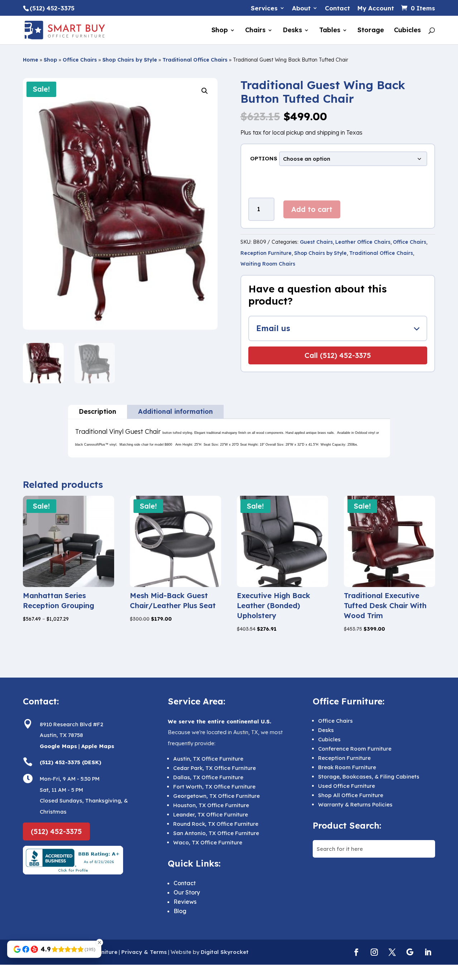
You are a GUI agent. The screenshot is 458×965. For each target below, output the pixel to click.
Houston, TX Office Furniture (211, 805)
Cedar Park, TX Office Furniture (214, 768)
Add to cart (311, 209)
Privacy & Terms (144, 952)
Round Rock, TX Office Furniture (215, 823)
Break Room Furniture (347, 767)
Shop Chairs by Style (129, 60)
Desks (292, 31)
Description (97, 411)
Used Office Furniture (346, 785)
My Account (375, 8)
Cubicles (407, 31)
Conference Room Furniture (354, 748)
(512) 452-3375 (56, 831)
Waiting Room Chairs (267, 264)
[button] (204, 90)
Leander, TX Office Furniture (210, 814)
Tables (329, 31)
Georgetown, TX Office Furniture (216, 795)
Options (263, 158)
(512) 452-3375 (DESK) (70, 762)
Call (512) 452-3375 (337, 355)
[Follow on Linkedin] (428, 952)
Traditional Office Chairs (195, 60)
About (301, 8)
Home (30, 60)
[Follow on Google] (410, 952)
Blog (180, 911)
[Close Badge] (99, 942)
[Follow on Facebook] (356, 952)
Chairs (255, 31)
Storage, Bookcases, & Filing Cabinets (368, 776)
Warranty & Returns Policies (355, 804)
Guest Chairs (316, 242)
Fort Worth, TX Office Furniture (214, 786)
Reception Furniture (266, 253)
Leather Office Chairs (362, 242)
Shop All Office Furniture (350, 795)
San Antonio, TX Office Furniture (216, 833)
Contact (337, 8)
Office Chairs (80, 60)
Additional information (175, 411)
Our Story (187, 892)
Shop (219, 31)
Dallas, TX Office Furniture (208, 777)
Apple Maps (97, 746)
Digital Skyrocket (225, 952)
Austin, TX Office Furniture (208, 758)
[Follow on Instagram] (374, 952)
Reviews (185, 901)
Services (264, 8)
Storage (370, 31)
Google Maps (58, 746)
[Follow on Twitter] (392, 952)
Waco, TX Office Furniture (207, 842)
